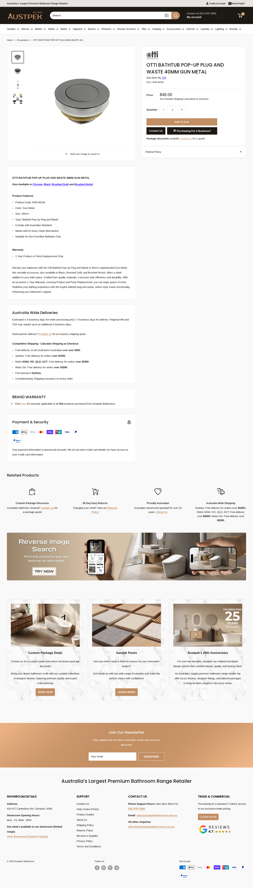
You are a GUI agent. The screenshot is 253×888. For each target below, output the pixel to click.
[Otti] (163, 52)
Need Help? (238, 3)
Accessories (174, 28)
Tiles (144, 28)
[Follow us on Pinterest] (110, 867)
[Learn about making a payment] (46, 437)
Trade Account (217, 3)
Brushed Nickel (84, 184)
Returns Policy (85, 830)
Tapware (77, 28)
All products (23, 40)
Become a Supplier (87, 835)
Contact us (45, 334)
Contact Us (156, 130)
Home (10, 40)
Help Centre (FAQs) (88, 809)
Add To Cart (182, 121)
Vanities (11, 28)
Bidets (38, 28)
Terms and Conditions (89, 846)
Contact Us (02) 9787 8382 (201, 13)
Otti (164, 77)
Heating (156, 28)
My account (194, 17)
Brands (234, 28)
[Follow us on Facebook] (97, 867)
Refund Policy (153, 151)
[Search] (175, 15)
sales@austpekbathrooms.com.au (156, 815)
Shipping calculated (184, 98)
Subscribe (151, 756)
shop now (45, 692)
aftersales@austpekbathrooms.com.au (151, 826)
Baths (64, 28)
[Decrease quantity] (163, 109)
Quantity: (152, 109)
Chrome (37, 184)
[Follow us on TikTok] (116, 867)
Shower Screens (126, 28)
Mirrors (25, 28)
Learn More (208, 816)
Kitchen (190, 28)
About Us (161, 512)
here (23, 403)
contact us (186, 138)
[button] (242, 15)
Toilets (51, 28)
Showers (106, 28)
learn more (126, 692)
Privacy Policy (85, 841)
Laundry (205, 28)
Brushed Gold (60, 184)
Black (47, 184)
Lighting (219, 28)
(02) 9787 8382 (136, 808)
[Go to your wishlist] (230, 15)
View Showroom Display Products (27, 836)
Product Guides (85, 814)
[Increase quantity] (181, 109)
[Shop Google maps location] (215, 825)
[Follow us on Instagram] (103, 867)
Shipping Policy (85, 825)
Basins (92, 28)
